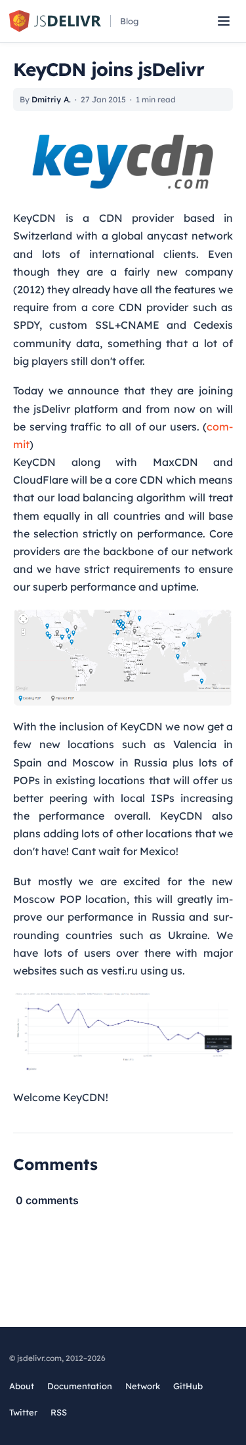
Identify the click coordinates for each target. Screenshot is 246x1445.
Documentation (79, 1386)
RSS (59, 1412)
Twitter (23, 1413)
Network (142, 1386)
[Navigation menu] (224, 21)
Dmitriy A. (51, 99)
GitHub (188, 1387)
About (21, 1386)
